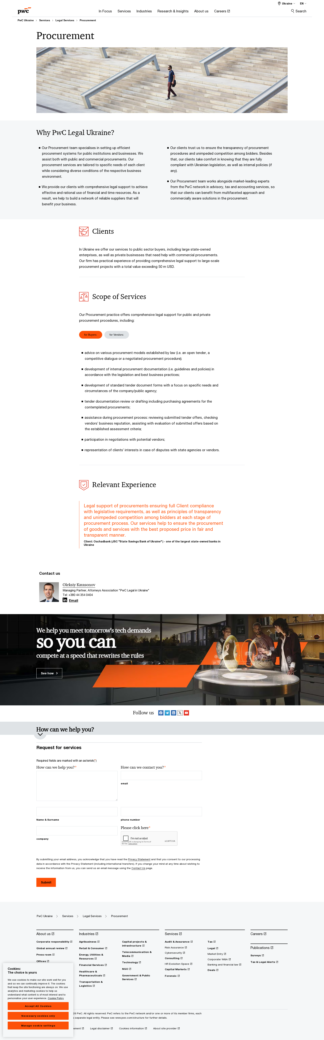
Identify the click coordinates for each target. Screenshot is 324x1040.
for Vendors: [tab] (117, 334)
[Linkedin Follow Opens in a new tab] (65, 600)
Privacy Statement (139, 859)
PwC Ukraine (26, 20)
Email (73, 600)
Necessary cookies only (38, 1015)
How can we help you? (56, 767)
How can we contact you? (143, 767)
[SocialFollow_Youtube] (186, 713)
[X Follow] (180, 713)
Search (301, 11)
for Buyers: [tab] (90, 334)
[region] (38, 1000)
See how (47, 673)
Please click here (136, 827)
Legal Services (65, 20)
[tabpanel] (162, 399)
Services (44, 20)
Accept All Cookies (38, 1006)
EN (302, 3)
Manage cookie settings (38, 1025)
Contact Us (138, 868)
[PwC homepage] (24, 9)
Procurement (88, 20)
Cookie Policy (56, 998)
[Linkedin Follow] (173, 713)
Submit (46, 882)
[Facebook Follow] (161, 713)
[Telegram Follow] (167, 713)
